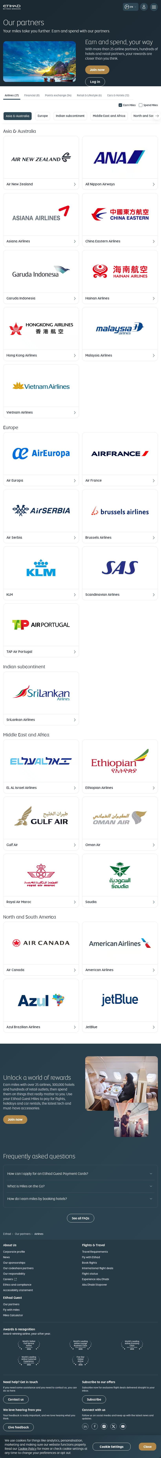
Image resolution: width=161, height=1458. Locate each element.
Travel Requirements (95, 1251)
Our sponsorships (14, 1262)
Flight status (90, 1273)
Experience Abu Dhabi (95, 1279)
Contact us (16, 1399)
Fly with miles (11, 1310)
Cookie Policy (27, 1449)
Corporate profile (14, 1251)
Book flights (89, 1262)
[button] (41, 163)
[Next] (157, 116)
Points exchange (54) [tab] (58, 95)
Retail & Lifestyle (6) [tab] (89, 95)
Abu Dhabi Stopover (94, 1284)
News (6, 1257)
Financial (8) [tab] (32, 95)
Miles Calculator (13, 1315)
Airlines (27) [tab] (12, 95)
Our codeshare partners (18, 1268)
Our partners (11, 1304)
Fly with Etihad (91, 1257)
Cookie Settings (111, 1447)
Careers (8, 1279)
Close (148, 1447)
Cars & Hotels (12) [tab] (118, 95)
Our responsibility (14, 1273)
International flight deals (97, 1268)
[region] (80, 1446)
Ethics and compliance (17, 1284)
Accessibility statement (18, 1290)
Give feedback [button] (18, 1427)
